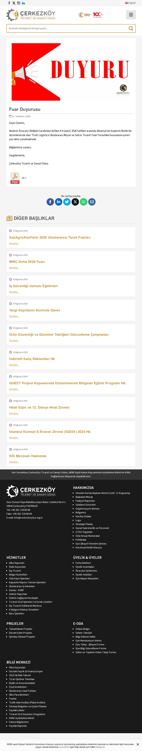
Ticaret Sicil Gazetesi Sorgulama (27, 714)
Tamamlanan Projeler (20, 629)
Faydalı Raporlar (18, 726)
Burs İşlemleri (16, 613)
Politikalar (81, 540)
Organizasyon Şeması (87, 509)
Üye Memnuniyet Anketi (89, 641)
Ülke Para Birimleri (19, 695)
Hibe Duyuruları (17, 667)
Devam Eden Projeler (20, 633)
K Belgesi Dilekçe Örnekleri (24, 610)
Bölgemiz (81, 512)
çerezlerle (64, 747)
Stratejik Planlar (84, 524)
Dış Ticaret (15, 571)
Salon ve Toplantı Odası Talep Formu (96, 652)
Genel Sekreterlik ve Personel (92, 528)
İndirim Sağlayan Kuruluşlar (23, 598)
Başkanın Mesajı (84, 497)
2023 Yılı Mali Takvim (20, 675)
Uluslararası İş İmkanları (22, 586)
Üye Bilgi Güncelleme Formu (91, 648)
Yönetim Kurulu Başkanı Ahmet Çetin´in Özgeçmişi (103, 493)
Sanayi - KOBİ (16, 590)
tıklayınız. (100, 747)
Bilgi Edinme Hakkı (85, 637)
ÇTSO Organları (84, 532)
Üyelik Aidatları (84, 575)
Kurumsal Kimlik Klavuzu (89, 547)
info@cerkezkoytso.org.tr (28, 518)
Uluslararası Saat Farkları (22, 691)
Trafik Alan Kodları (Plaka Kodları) (27, 702)
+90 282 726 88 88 (20, 510)
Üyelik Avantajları (85, 567)
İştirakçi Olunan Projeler (22, 637)
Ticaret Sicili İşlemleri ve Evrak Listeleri (30, 602)
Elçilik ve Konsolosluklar (22, 683)
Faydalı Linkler (17, 710)
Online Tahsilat (84, 633)
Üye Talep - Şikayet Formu (90, 644)
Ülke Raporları (16, 563)
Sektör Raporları (18, 594)
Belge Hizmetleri (18, 575)
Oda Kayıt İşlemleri (19, 578)
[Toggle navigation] (131, 14)
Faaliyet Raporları (85, 501)
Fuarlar (13, 699)
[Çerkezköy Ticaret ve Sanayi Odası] (30, 15)
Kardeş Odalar (83, 516)
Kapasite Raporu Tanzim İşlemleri (27, 582)
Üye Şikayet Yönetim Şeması (91, 544)
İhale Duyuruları (17, 567)
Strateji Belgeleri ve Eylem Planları (28, 706)
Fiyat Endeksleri (18, 687)
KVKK (128, 472)
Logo (78, 520)
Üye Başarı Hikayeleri (87, 578)
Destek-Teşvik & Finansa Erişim (26, 671)
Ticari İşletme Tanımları (22, 679)
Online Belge (83, 629)
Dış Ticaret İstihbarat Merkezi (25, 606)
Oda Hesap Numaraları (88, 536)
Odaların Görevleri (86, 505)
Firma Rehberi (83, 563)
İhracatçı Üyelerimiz (86, 571)
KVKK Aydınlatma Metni (21, 718)
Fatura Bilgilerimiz (19, 722)
